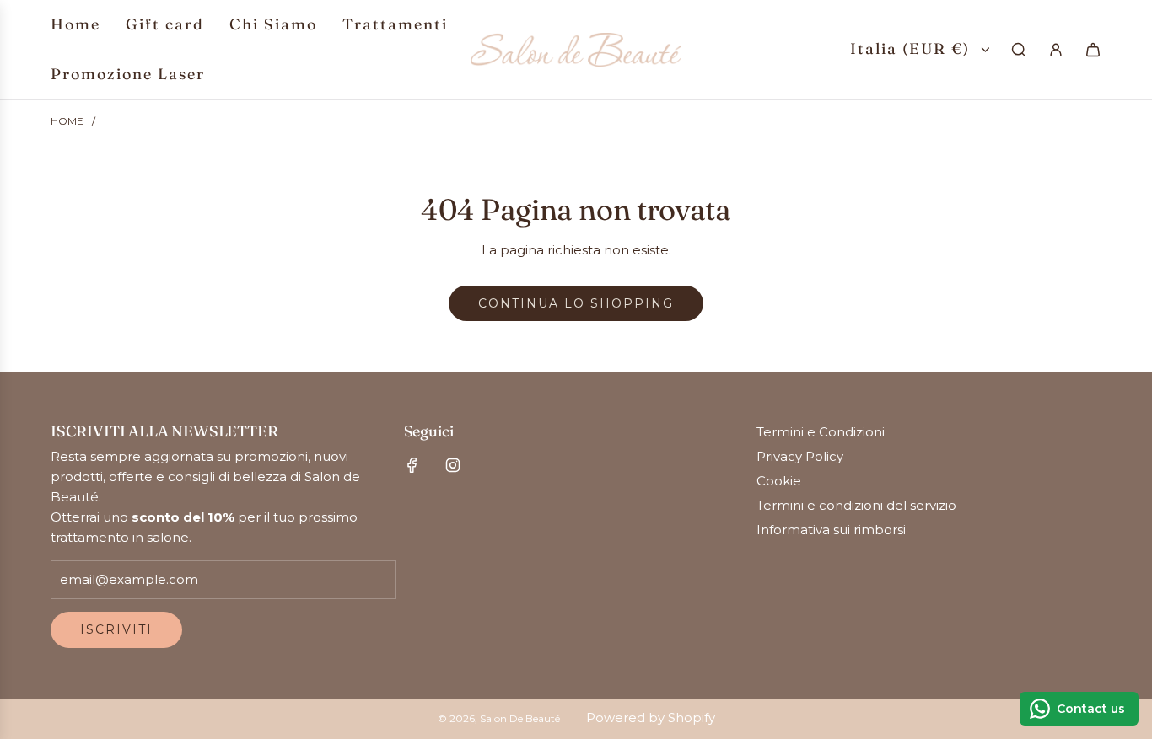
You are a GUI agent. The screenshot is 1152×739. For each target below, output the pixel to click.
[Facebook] (412, 465)
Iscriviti (116, 629)
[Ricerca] (1018, 49)
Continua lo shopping (576, 303)
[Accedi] (1055, 49)
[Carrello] (1093, 49)
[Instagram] (452, 465)
